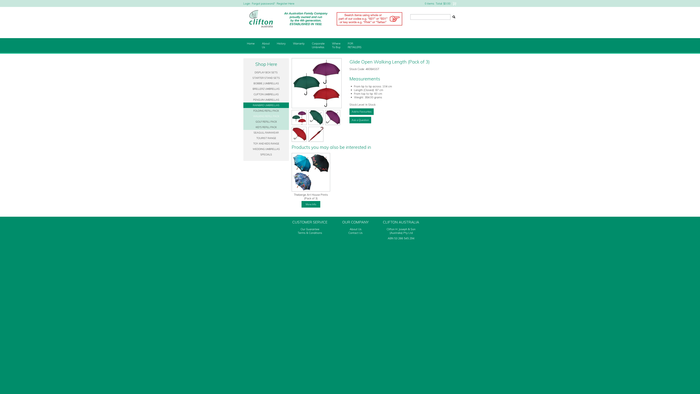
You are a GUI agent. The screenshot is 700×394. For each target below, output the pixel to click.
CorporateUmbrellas (318, 45)
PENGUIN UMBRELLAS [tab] (266, 99)
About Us (355, 229)
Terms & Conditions (310, 233)
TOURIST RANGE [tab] (266, 138)
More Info (311, 204)
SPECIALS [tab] (266, 154)
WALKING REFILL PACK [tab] (266, 116)
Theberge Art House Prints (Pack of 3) (311, 196)
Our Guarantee (310, 229)
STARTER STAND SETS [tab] (266, 77)
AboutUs (266, 45)
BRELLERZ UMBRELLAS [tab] (266, 88)
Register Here (285, 3)
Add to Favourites (362, 111)
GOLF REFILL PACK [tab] (266, 121)
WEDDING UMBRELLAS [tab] (266, 148)
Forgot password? (263, 3)
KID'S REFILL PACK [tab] (266, 127)
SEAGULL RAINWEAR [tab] (266, 132)
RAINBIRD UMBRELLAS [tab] (266, 105)
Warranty (299, 43)
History (281, 43)
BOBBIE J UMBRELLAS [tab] (266, 83)
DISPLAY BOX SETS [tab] (266, 72)
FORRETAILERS (354, 45)
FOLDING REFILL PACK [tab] (266, 110)
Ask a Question (360, 119)
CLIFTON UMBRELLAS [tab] (266, 94)
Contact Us (355, 233)
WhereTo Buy (336, 45)
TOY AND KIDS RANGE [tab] (266, 143)
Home (251, 43)
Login (246, 3)
